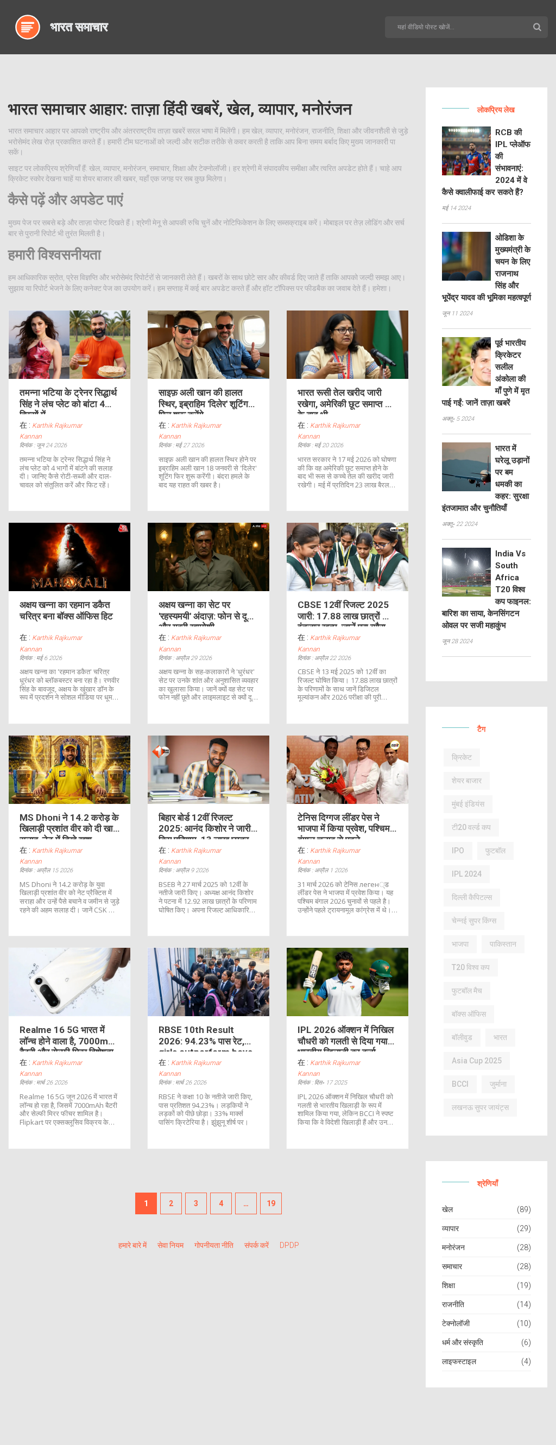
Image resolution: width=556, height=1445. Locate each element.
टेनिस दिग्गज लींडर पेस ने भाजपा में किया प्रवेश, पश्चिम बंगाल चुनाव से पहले (344, 825)
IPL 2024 (467, 874)
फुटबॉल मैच (467, 990)
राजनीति (453, 1304)
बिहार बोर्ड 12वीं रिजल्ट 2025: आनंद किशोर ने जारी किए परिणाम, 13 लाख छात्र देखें (205, 825)
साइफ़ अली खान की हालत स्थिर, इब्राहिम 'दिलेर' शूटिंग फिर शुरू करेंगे (203, 400)
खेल (447, 1209)
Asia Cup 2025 (477, 1060)
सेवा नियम (170, 1245)
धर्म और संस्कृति (462, 1342)
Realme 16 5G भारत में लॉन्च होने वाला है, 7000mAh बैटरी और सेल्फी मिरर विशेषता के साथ (69, 1037)
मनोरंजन (453, 1247)
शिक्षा (448, 1285)
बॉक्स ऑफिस (469, 1014)
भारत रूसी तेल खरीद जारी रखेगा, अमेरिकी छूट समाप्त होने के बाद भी (347, 400)
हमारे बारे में (132, 1245)
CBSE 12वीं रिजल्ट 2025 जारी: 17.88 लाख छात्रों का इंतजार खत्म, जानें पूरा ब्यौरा (344, 612)
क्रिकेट (462, 757)
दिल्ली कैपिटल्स (472, 897)
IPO (458, 850)
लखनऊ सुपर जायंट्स (480, 1107)
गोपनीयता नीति (213, 1245)
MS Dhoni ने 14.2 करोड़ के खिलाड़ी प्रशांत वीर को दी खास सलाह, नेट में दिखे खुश (69, 825)
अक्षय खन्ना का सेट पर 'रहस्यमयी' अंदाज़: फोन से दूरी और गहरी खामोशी (206, 612)
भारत (500, 1037)
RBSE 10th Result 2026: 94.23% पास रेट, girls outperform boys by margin (205, 1037)
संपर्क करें (256, 1245)
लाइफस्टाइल (459, 1361)
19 (271, 1203)
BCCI (460, 1084)
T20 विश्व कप (471, 967)
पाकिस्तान (503, 944)
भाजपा (460, 944)
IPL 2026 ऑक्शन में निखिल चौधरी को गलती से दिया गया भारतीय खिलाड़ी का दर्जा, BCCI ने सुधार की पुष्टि (346, 1037)
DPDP (289, 1245)
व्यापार (450, 1228)
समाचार (452, 1266)
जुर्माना (498, 1084)
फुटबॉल (495, 850)
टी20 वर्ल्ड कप (471, 827)
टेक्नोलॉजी (456, 1323)
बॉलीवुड (462, 1037)
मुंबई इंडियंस (468, 804)
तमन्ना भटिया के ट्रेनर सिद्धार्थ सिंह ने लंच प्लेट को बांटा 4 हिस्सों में (68, 400)
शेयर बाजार (467, 780)
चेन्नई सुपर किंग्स (474, 920)
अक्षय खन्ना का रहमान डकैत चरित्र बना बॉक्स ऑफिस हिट (66, 610)
